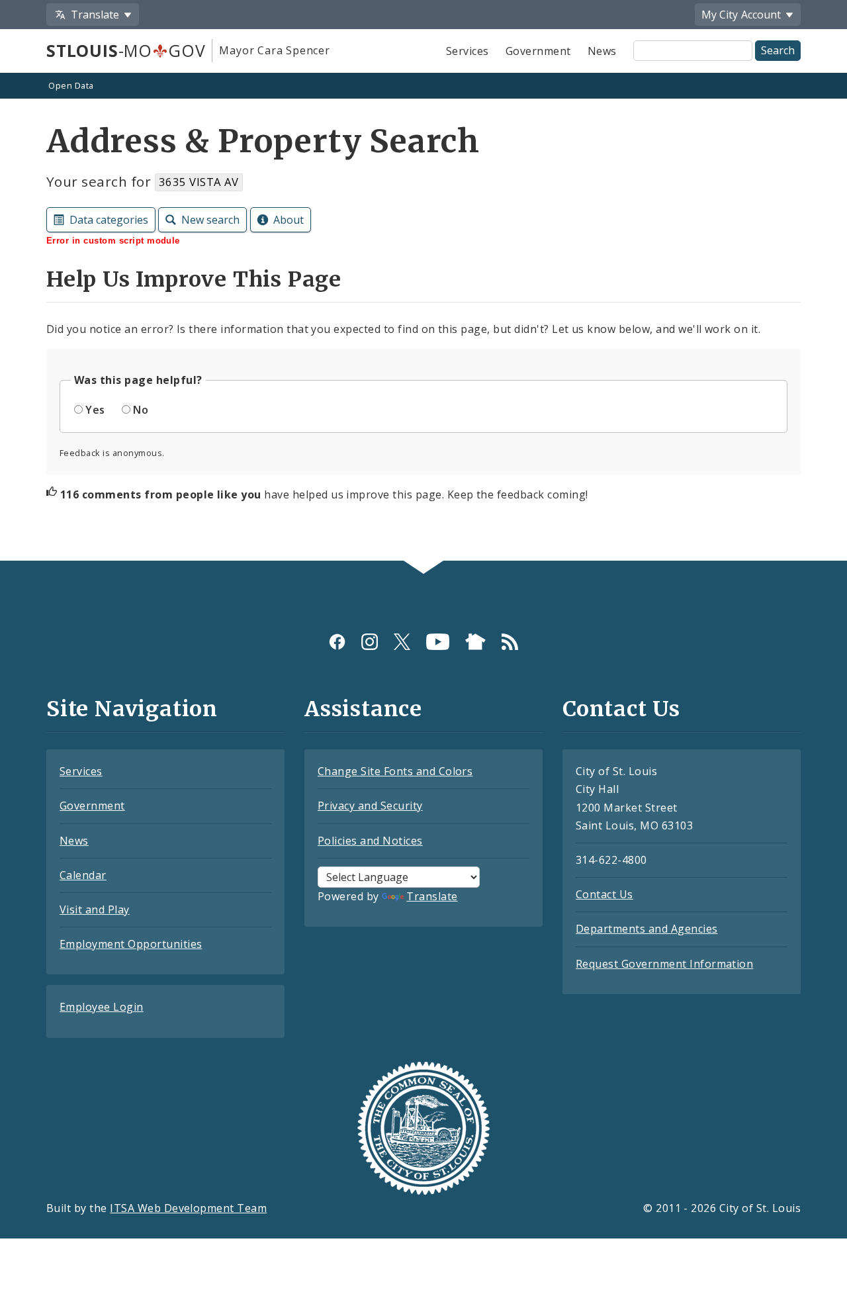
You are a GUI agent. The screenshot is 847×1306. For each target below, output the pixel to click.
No (140, 409)
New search (210, 219)
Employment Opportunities (131, 944)
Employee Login (102, 1007)
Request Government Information (664, 963)
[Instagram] (369, 641)
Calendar (83, 875)
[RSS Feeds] (510, 641)
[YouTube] (437, 641)
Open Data (70, 85)
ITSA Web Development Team (188, 1208)
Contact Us (604, 894)
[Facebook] (337, 641)
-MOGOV (125, 50)
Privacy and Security (370, 805)
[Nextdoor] (475, 641)
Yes (95, 409)
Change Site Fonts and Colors (395, 771)
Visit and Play (95, 909)
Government (538, 51)
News (602, 51)
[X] (402, 641)
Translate (431, 896)
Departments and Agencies (647, 928)
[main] (423, 318)
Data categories (108, 219)
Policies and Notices (370, 840)
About (288, 219)
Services (467, 51)
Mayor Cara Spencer (274, 50)
